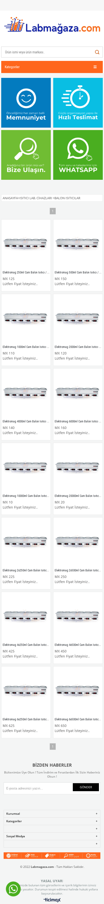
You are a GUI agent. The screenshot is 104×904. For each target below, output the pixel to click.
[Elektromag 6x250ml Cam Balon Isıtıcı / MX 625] (26, 691)
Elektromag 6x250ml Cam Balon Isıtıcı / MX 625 (31, 719)
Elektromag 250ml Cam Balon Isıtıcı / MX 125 (29, 272)
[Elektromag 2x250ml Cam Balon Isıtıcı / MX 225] (26, 542)
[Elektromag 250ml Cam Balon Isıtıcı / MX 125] (26, 244)
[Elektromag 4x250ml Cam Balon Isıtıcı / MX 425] (26, 616)
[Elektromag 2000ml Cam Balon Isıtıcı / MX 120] (78, 318)
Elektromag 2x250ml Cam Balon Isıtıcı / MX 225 (31, 570)
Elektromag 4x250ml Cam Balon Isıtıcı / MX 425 (31, 645)
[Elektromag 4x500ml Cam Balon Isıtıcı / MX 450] (78, 616)
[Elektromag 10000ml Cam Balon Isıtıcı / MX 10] (26, 467)
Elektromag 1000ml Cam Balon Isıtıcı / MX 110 (30, 347)
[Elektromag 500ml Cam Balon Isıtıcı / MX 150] (78, 244)
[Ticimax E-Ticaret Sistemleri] (52, 900)
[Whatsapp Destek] (13, 896)
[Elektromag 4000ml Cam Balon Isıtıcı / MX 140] (26, 393)
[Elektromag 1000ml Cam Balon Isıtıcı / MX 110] (26, 318)
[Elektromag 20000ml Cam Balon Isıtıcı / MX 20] (78, 467)
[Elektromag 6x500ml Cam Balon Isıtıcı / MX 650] (78, 691)
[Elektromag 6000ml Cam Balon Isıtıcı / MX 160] (78, 393)
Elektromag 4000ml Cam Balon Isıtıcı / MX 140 (30, 421)
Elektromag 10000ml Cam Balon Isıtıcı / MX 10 (30, 496)
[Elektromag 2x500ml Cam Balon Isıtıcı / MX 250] (78, 542)
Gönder (86, 787)
